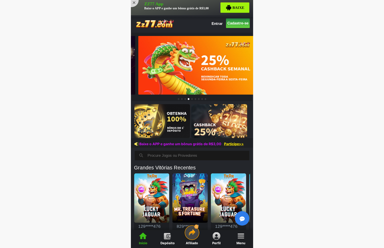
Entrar (217, 23)
